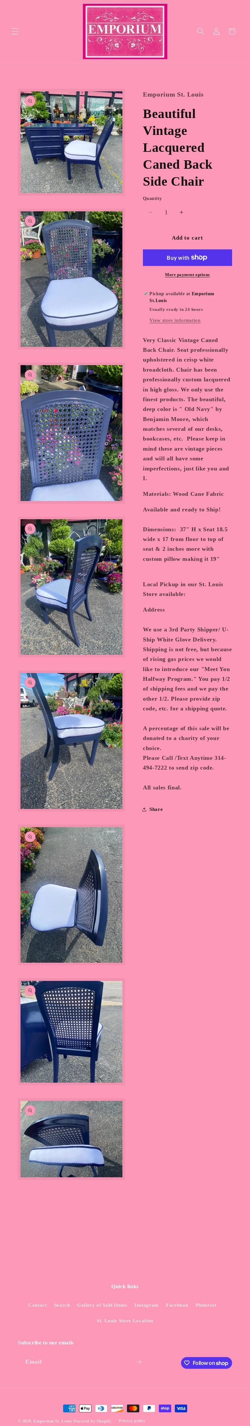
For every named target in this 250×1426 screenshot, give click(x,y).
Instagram (146, 1305)
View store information (175, 320)
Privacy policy (132, 1421)
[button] (15, 31)
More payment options (187, 274)
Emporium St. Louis (53, 1421)
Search (62, 1305)
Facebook (177, 1305)
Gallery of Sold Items (102, 1305)
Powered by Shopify (93, 1421)
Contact (37, 1305)
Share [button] (156, 809)
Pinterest (206, 1305)
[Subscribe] (138, 1361)
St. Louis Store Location (125, 1320)
